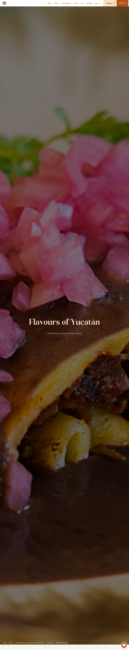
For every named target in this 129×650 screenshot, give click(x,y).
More (96, 3)
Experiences (50, 642)
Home (5, 642)
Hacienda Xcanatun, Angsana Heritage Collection (30, 642)
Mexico (11, 642)
